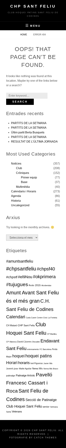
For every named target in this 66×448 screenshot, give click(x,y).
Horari (11, 362)
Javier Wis (47, 363)
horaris (24, 363)
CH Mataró (11, 325)
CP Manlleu (52, 334)
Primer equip (29, 177)
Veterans (17, 411)
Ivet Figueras (36, 363)
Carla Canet (31, 318)
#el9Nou (25, 277)
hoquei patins (38, 356)
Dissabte (36, 342)
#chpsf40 (46, 268)
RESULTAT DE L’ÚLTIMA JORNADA (34, 141)
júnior (16, 369)
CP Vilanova (11, 342)
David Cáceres (24, 341)
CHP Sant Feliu (33, 6)
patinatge (10, 375)
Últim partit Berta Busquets (27, 132)
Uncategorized (20, 205)
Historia (16, 200)
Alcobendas (46, 285)
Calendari (15, 316)
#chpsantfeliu (21, 269)
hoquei (18, 356)
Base (24, 182)
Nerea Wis (37, 368)
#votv (31, 285)
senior (46, 406)
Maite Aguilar (25, 368)
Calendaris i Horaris (23, 191)
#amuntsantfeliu (19, 261)
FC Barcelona (45, 349)
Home (24, 34)
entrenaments (33, 349)
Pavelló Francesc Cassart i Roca (29, 383)
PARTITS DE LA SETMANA (28, 123)
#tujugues (17, 284)
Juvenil (9, 368)
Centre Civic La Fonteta (47, 318)
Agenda (16, 195)
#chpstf (11, 277)
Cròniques (22, 172)
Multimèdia (23, 186)
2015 (38, 285)
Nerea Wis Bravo (50, 369)
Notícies (16, 163)
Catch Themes (45, 437)
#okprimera (44, 276)
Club (19, 168)
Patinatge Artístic (25, 375)
